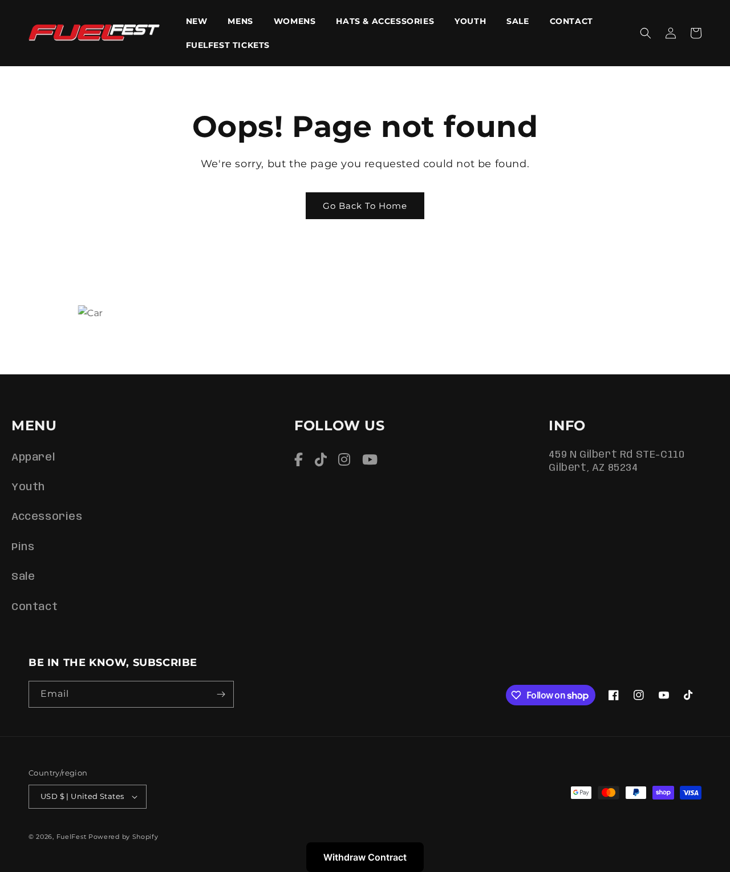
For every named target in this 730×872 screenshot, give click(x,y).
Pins (22, 547)
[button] (645, 33)
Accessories (47, 517)
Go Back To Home (365, 205)
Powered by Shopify (123, 837)
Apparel (33, 458)
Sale (23, 577)
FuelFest (71, 837)
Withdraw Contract (365, 857)
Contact (34, 607)
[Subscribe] (220, 694)
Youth (28, 487)
